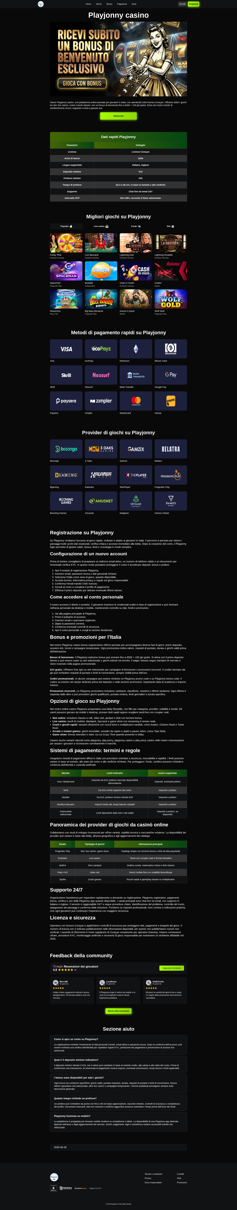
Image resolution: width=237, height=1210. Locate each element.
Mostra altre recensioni (118, 1011)
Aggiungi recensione (172, 968)
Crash (134, 226)
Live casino (99, 226)
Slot (168, 226)
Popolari (65, 226)
